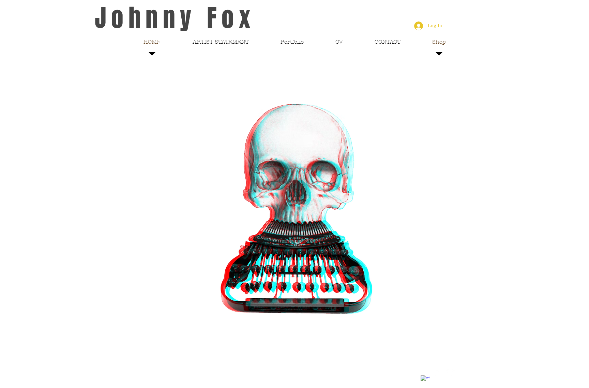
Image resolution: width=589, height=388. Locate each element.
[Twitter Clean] (438, 373)
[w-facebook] (425, 380)
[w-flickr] (451, 373)
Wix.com (228, 374)
